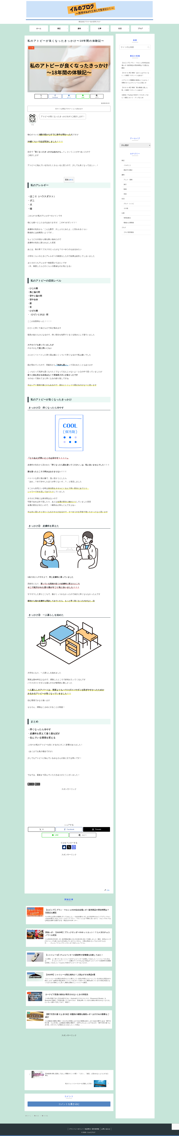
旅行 (125, 184)
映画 (125, 189)
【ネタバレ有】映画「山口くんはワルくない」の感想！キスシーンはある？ (135, 74)
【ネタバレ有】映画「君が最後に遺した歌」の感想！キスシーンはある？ (135, 89)
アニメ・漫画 (128, 179)
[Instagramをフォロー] (74, 847)
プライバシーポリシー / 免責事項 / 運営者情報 (84, 1129)
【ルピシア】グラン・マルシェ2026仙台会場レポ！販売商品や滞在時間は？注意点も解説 (136, 65)
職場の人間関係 (129, 222)
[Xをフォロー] (69, 847)
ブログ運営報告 (129, 232)
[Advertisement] (69, 805)
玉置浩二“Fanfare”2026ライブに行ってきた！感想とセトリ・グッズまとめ (135, 96)
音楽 (125, 194)
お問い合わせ (105, 1129)
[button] (96, 96)
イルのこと (127, 165)
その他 (32, 784)
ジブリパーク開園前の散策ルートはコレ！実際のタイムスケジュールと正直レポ (135, 81)
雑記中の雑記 (128, 170)
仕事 (123, 213)
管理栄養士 (127, 218)
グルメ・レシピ (129, 203)
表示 (71, 180)
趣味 (123, 175)
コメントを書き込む (69, 1104)
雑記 (123, 160)
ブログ (124, 227)
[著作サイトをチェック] (64, 847)
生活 (38, 784)
